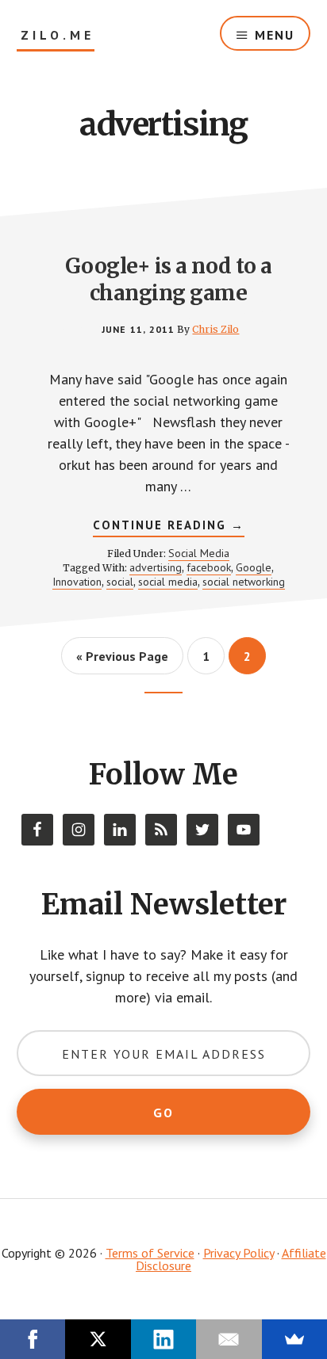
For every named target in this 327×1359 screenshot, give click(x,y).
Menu (274, 35)
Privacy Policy (238, 1253)
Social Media (198, 553)
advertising (155, 567)
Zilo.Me (57, 35)
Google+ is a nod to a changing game (168, 279)
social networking (243, 582)
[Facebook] (32, 1339)
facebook (209, 567)
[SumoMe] (294, 1339)
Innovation (77, 582)
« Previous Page (122, 661)
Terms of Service (150, 1253)
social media (168, 582)
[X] (97, 1339)
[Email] (228, 1339)
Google (253, 567)
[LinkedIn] (163, 1339)
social (119, 582)
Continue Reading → (168, 527)
